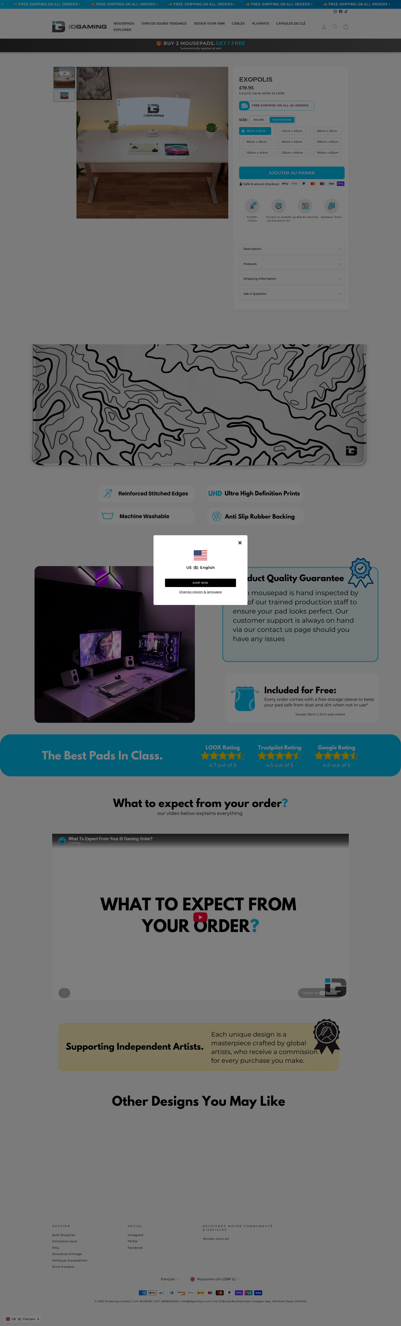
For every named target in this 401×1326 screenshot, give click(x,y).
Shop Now (200, 582)
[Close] (240, 543)
